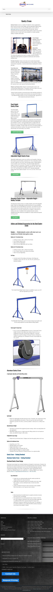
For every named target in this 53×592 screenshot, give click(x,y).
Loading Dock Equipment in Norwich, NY (11, 561)
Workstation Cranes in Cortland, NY (10, 558)
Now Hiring (5, 564)
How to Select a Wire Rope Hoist (35, 524)
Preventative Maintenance (6, 527)
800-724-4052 (33, 471)
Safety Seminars (4, 528)
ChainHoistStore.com (26, 590)
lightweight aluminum (15, 29)
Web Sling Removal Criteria (34, 541)
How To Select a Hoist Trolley (34, 525)
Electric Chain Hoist (37, 589)
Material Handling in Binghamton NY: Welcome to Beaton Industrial (17, 555)
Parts (2, 524)
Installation (3, 525)
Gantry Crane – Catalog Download (16, 454)
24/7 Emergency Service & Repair (8, 530)
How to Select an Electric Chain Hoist (36, 522)
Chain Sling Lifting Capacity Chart (35, 527)
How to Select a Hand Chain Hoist (35, 521)
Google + (3, 543)
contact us (12, 471)
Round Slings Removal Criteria (34, 543)
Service (2, 522)
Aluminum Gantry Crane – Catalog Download (18, 458)
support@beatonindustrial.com (22, 471)
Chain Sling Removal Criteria (34, 546)
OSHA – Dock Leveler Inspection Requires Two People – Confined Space (18, 567)
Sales (2, 521)
